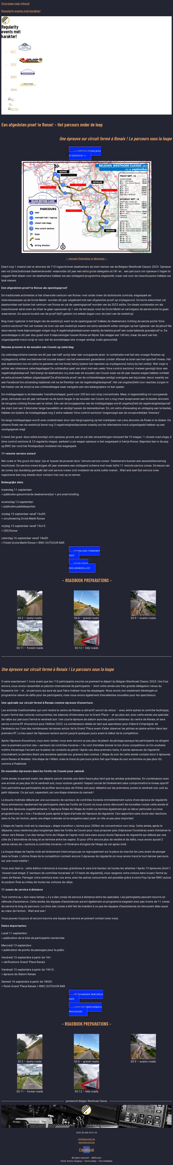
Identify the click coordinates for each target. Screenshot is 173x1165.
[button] (85, 153)
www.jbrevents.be (86, 1142)
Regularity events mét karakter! (21, 11)
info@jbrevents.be (86, 1139)
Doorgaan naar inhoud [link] (15, 3)
